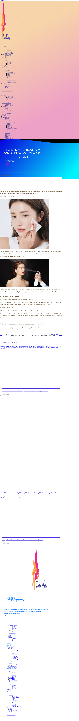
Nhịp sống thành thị (9, 56)
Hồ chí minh (9, 76)
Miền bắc (9, 50)
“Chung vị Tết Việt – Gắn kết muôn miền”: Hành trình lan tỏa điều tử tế (22, 540)
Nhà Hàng (4, 66)
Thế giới (6, 58)
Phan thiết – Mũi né (9, 90)
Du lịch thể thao (8, 55)
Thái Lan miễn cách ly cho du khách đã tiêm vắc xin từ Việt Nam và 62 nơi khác (22, 611)
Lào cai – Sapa (10, 78)
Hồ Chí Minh (10, 48)
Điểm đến (4, 57)
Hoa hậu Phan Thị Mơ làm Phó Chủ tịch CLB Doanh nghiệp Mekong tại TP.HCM (25, 391)
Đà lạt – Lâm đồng (11, 73)
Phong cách (4, 67)
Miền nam (9, 63)
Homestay (7, 70)
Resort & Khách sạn (6, 68)
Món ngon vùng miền (9, 47)
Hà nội (8, 75)
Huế (8, 77)
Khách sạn (7, 71)
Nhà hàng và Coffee (9, 53)
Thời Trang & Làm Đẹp (7, 91)
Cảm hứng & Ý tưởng (6, 54)
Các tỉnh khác (10, 72)
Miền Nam (9, 51)
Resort (3, 83)
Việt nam (6, 60)
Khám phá (9, 61)
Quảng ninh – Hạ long (11, 82)
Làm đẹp (4, 65)
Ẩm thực (4, 46)
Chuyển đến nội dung (4, 0)
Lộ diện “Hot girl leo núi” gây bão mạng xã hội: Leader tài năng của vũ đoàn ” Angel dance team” (30, 493)
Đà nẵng (9, 74)
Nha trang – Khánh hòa (12, 80)
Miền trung (9, 52)
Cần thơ (6, 85)
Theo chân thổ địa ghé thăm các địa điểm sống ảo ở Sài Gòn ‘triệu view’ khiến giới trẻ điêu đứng (26, 609)
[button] (27, 93)
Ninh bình (9, 81)
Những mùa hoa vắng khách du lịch (12, 613)
